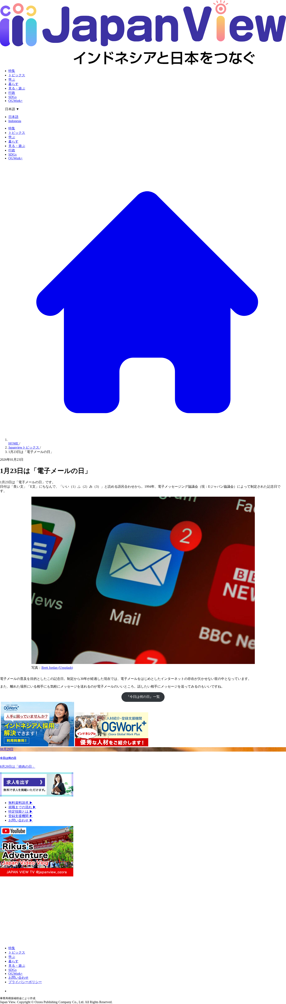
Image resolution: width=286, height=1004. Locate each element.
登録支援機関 (20, 816)
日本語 (13, 117)
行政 (11, 93)
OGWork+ (15, 100)
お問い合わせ (20, 820)
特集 (11, 71)
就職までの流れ (22, 807)
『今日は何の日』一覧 (143, 696)
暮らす (13, 84)
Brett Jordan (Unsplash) (57, 667)
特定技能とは (20, 811)
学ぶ (11, 79)
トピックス (16, 75)
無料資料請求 (20, 802)
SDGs (12, 97)
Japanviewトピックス (24, 447)
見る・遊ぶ (16, 88)
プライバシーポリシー (25, 982)
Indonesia (14, 121)
